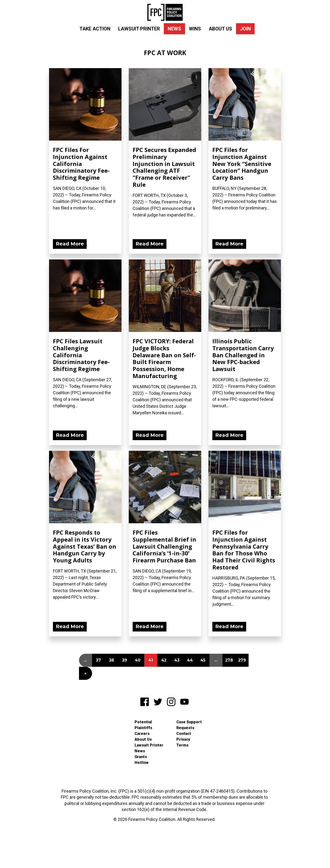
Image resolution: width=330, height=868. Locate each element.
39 (124, 660)
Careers (142, 733)
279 (242, 660)
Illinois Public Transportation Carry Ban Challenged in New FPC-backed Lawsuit (243, 355)
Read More (70, 244)
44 (190, 660)
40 (137, 660)
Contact (183, 733)
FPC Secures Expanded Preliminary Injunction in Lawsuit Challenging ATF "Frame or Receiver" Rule (164, 167)
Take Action (94, 29)
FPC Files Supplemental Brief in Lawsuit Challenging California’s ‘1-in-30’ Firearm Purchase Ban (164, 546)
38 (111, 660)
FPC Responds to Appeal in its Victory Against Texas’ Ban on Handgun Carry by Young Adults (84, 546)
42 (163, 660)
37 (98, 660)
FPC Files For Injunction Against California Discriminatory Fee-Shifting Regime (81, 163)
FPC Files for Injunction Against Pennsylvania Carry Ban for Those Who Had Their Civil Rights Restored (243, 549)
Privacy (183, 739)
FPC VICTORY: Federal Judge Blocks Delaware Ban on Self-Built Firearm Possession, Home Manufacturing (164, 358)
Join (245, 29)
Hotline (142, 762)
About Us (220, 29)
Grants (141, 756)
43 (176, 660)
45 (202, 660)
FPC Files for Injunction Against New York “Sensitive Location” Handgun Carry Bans (241, 163)
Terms (182, 745)
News (174, 29)
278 (229, 660)
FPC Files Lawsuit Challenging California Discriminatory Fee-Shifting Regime (81, 355)
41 (150, 660)
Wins (195, 29)
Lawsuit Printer (139, 29)
